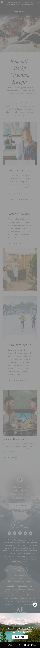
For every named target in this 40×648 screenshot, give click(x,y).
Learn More (20, 637)
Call (10, 645)
